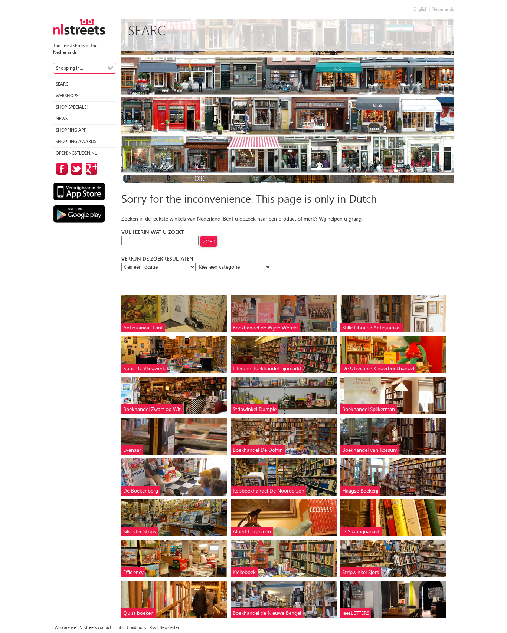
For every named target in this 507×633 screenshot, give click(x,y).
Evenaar (132, 449)
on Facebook (60, 169)
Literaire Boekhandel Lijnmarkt (267, 368)
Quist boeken (138, 612)
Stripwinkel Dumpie (255, 408)
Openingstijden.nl (76, 153)
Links (119, 627)
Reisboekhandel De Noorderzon (268, 490)
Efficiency (133, 572)
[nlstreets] (79, 26)
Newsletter (169, 627)
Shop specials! (72, 107)
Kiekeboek (244, 572)
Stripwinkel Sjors (360, 572)
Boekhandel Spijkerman (368, 408)
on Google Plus (90, 169)
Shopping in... (69, 68)
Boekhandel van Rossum (370, 449)
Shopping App (71, 130)
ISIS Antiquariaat (361, 531)
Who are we (65, 627)
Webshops (67, 95)
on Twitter (75, 169)
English (420, 9)
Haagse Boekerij (360, 490)
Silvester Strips (139, 531)
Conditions (136, 627)
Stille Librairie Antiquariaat (371, 327)
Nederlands (443, 9)
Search (64, 84)
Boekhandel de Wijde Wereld (265, 327)
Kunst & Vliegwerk (144, 368)
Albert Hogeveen (252, 531)
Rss (153, 627)
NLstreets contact (95, 627)
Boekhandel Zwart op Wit (152, 408)
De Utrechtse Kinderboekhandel (378, 368)
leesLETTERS (355, 612)
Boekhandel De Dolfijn (258, 449)
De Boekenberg (140, 490)
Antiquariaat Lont (143, 327)
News (62, 118)
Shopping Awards (76, 141)
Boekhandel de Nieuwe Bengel (267, 612)
